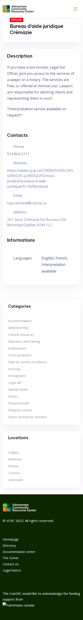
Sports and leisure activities (27, 417)
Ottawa (13, 466)
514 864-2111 (18, 153)
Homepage (11, 539)
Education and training (24, 341)
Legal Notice (12, 570)
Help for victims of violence (27, 362)
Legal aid (14, 382)
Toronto (14, 473)
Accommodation (20, 321)
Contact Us (11, 564)
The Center (11, 558)
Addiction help (18, 328)
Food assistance (20, 355)
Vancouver (15, 480)
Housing (14, 369)
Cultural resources (21, 334)
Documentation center (19, 552)
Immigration (17, 376)
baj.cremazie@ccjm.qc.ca (26, 203)
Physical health (18, 403)
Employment (17, 348)
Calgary (13, 452)
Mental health (18, 389)
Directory (9, 545)
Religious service (20, 410)
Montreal (14, 459)
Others (13, 396)
